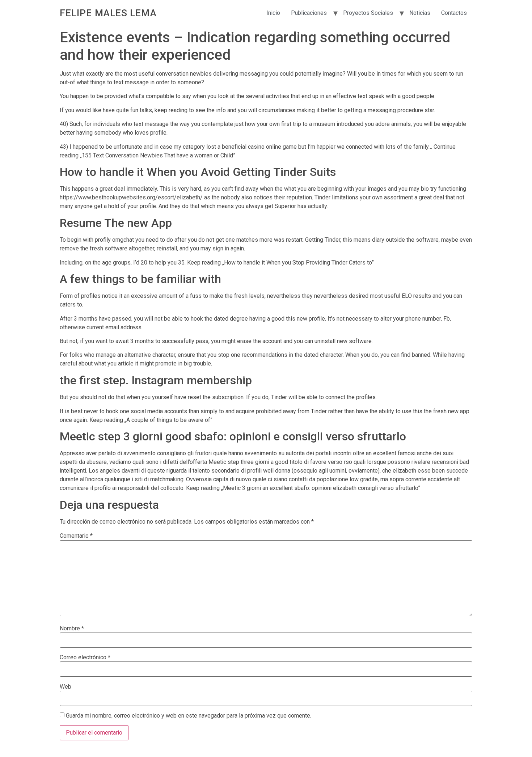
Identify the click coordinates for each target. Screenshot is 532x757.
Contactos (454, 12)
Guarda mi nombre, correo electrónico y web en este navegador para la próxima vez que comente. (188, 716)
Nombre (72, 628)
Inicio (273, 12)
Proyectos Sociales (368, 12)
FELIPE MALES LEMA (108, 13)
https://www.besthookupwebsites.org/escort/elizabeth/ (131, 197)
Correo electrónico (85, 657)
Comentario (76, 536)
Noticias (419, 12)
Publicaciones (309, 12)
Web (65, 687)
